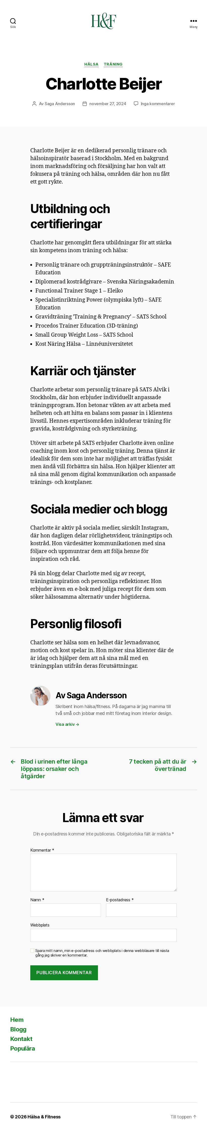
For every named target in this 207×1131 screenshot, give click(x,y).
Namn (37, 900)
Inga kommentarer (158, 103)
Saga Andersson (60, 103)
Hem (16, 1019)
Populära (22, 1048)
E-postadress (120, 900)
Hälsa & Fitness (44, 1116)
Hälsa (91, 64)
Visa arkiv (67, 724)
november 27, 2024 (107, 103)
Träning (113, 64)
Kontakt (21, 1038)
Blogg (18, 1029)
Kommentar (42, 850)
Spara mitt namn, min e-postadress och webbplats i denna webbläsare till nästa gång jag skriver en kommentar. (102, 953)
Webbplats (39, 924)
